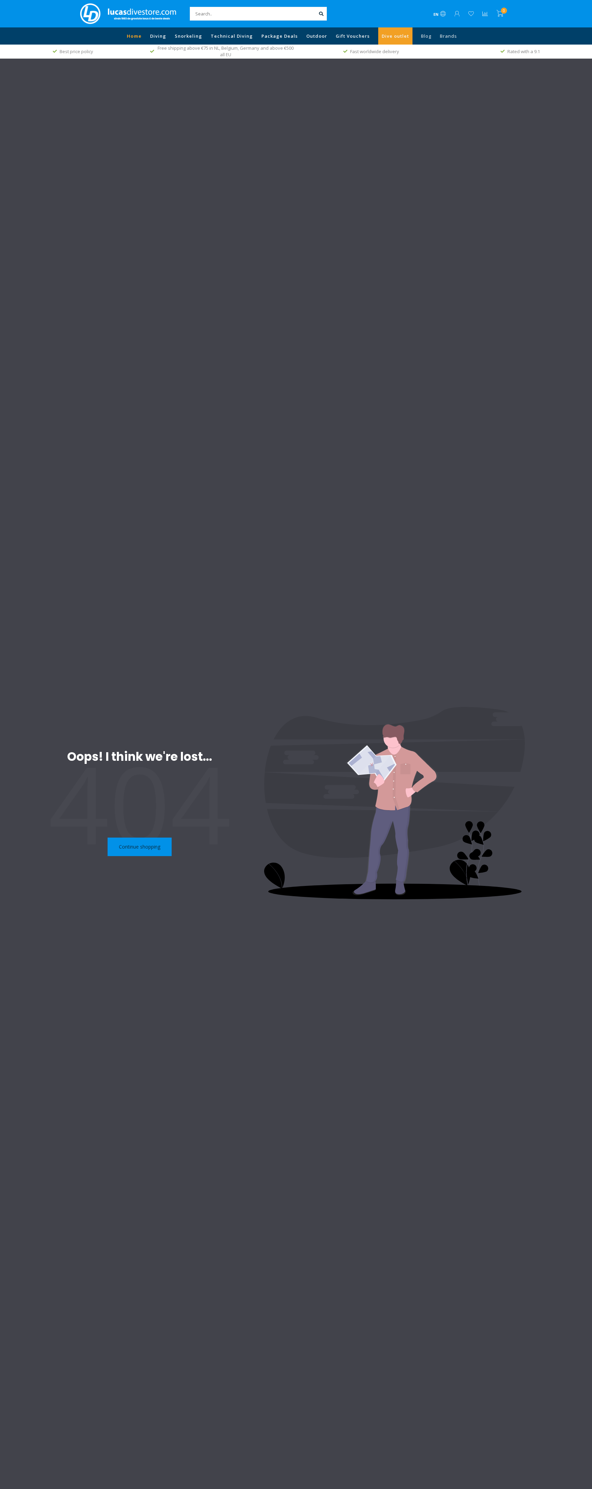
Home (134, 36)
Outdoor (316, 36)
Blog (426, 36)
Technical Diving (232, 36)
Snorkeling (188, 36)
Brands (448, 36)
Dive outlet (395, 36)
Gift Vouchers (353, 36)
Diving (158, 36)
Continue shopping (139, 846)
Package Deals (279, 36)
